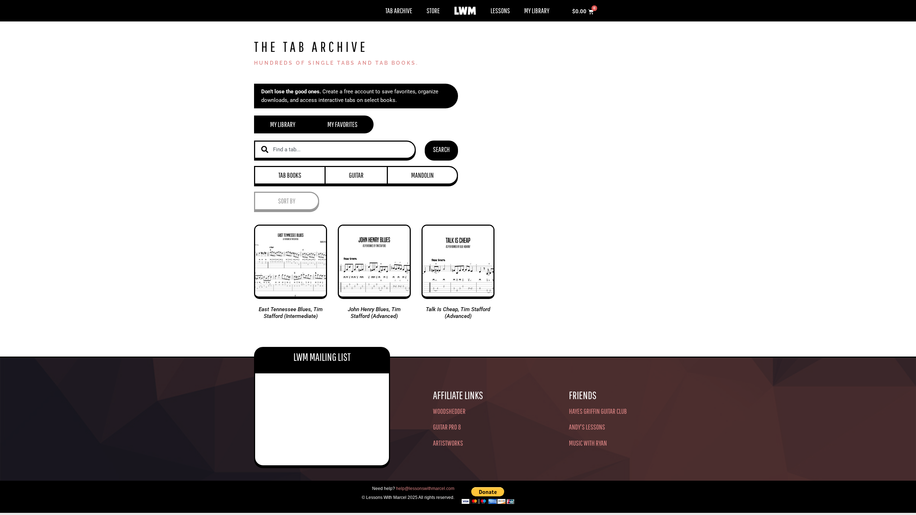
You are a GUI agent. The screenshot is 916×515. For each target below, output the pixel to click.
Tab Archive (398, 10)
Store (433, 10)
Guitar (356, 175)
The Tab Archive (311, 46)
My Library (536, 10)
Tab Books (289, 175)
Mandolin (422, 175)
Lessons (500, 10)
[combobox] (335, 150)
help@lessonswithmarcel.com (425, 488)
